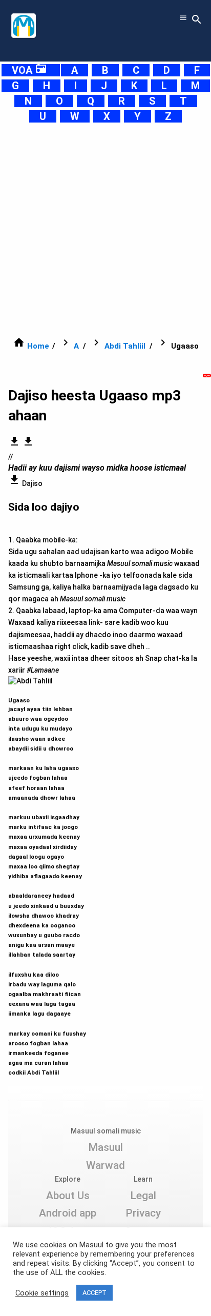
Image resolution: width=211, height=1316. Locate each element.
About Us (68, 1195)
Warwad (105, 1165)
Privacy (143, 1213)
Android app (67, 1213)
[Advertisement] (105, 229)
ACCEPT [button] (94, 1293)
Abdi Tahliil (124, 346)
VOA (29, 70)
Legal (143, 1195)
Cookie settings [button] (42, 1293)
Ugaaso (47, 881)
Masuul (105, 1147)
